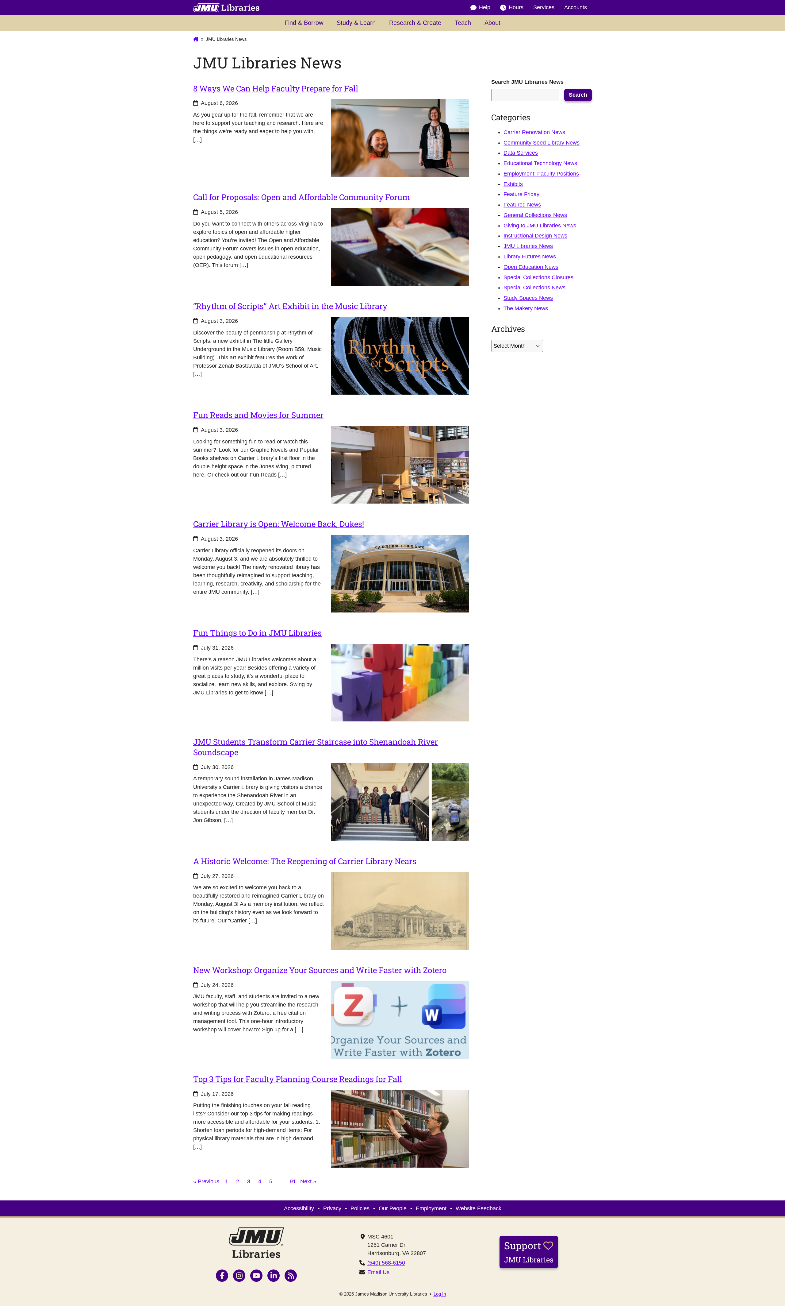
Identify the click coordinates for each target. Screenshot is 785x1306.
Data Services (521, 153)
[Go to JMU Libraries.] (196, 39)
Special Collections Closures (538, 277)
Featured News (522, 205)
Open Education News (531, 267)
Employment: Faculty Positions (541, 174)
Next (308, 1181)
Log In (440, 1294)
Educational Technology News (540, 163)
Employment (431, 1208)
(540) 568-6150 (386, 1263)
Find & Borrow (304, 22)
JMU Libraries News (528, 246)
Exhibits (513, 184)
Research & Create (415, 22)
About (492, 22)
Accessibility (299, 1208)
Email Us (378, 1272)
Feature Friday (521, 194)
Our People (393, 1208)
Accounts (575, 7)
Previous (206, 1181)
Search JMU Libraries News (527, 82)
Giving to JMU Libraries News (540, 225)
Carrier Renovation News (534, 132)
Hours (516, 7)
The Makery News (526, 308)
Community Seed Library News (542, 143)
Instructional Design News (535, 236)
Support (528, 1252)
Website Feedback (478, 1208)
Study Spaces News (528, 298)
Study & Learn (356, 22)
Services (543, 7)
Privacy (332, 1208)
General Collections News (535, 215)
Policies (360, 1208)
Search (578, 95)
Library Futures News (530, 256)
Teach (463, 22)
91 (293, 1181)
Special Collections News (534, 287)
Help (484, 7)
